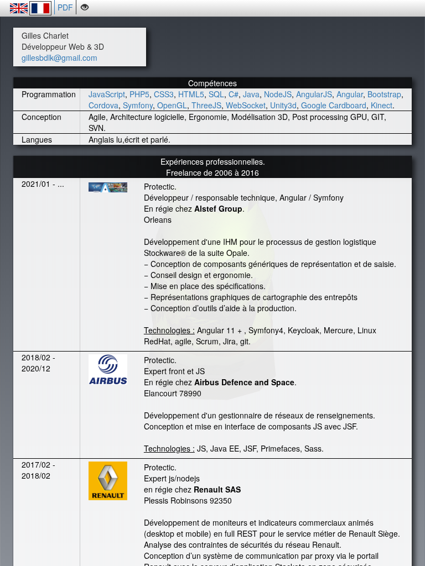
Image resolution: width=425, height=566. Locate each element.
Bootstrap (384, 93)
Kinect (381, 105)
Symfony (138, 105)
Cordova (103, 105)
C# (234, 93)
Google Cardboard (333, 105)
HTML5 (191, 93)
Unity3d (283, 105)
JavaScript (107, 93)
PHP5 (139, 93)
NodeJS (278, 93)
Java (251, 93)
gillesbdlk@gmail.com (59, 57)
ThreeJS (206, 105)
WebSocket (246, 105)
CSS (161, 93)
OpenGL (172, 105)
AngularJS (314, 93)
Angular (349, 93)
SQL (216, 93)
